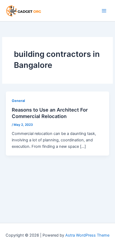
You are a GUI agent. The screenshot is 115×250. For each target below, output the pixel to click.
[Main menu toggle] (104, 10)
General (18, 101)
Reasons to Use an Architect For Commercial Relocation (50, 113)
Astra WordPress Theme (87, 235)
